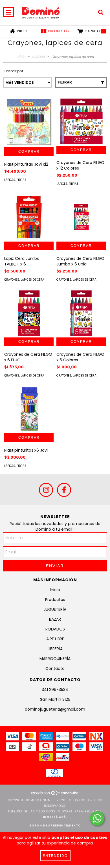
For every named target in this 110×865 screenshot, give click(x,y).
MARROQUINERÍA (55, 658)
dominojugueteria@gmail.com (55, 709)
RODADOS (55, 629)
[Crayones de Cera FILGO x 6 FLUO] (29, 312)
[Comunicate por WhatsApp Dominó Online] (97, 818)
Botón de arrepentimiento (55, 825)
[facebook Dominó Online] (64, 490)
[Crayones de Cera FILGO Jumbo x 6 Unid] (81, 217)
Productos (55, 599)
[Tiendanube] (55, 794)
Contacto (55, 668)
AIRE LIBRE (55, 639)
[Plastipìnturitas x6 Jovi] (29, 408)
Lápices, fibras (15, 180)
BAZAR (55, 619)
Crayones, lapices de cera (24, 280)
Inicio (20, 56)
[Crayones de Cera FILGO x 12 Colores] (81, 121)
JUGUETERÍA (55, 609)
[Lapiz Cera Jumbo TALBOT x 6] (29, 217)
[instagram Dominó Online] (46, 490)
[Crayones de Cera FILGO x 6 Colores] (81, 312)
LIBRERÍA (38, 56)
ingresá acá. (55, 817)
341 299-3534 (55, 689)
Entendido (55, 856)
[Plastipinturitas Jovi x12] (29, 121)
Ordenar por (13, 71)
